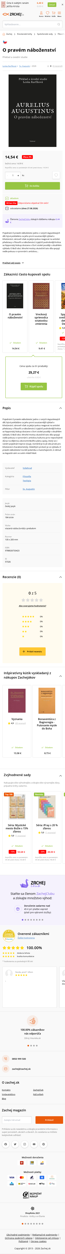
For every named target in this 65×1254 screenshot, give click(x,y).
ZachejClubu (24, 219)
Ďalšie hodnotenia (26, 937)
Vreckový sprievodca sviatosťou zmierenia (41, 319)
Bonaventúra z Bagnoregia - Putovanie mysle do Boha (47, 723)
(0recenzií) (57, 66)
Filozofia (27, 476)
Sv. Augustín (24, 66)
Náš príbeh (38, 1094)
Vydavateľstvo (8, 1094)
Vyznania (17, 719)
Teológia (27, 480)
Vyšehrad (27, 468)
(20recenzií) (20, 723)
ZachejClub (38, 1089)
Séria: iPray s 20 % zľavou (47, 827)
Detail (52, 4)
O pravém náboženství (15, 316)
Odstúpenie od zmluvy (47, 1238)
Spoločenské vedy (45, 34)
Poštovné (23, 1241)
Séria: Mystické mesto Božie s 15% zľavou (17, 828)
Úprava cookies (39, 1241)
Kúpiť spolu (36, 386)
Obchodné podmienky (18, 1234)
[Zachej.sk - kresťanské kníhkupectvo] (13, 14)
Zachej (9, 34)
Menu (59, 16)
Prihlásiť (49, 1120)
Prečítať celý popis (11, 262)
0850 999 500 (19, 1058)
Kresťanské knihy (24, 34)
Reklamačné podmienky (44, 1234)
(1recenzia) (20, 835)
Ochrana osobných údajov (18, 1238)
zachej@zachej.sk (21, 1068)
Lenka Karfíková (9, 66)
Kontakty (6, 1089)
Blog (4, 1098)
